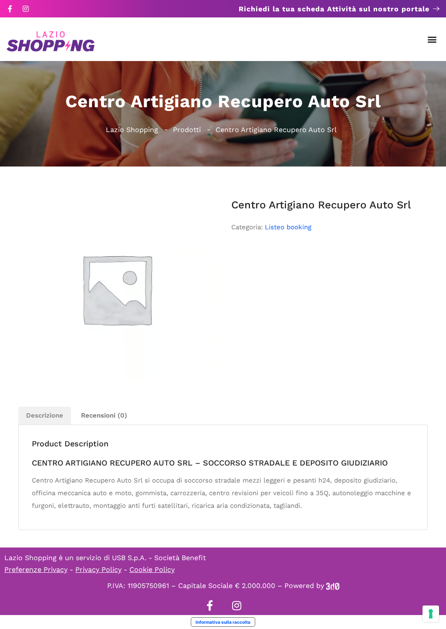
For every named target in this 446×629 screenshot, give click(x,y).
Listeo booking (288, 227)
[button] (432, 39)
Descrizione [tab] (44, 415)
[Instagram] (25, 8)
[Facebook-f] (10, 8)
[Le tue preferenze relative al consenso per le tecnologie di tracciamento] (430, 613)
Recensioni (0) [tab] (104, 415)
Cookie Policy (152, 569)
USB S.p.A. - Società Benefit (159, 558)
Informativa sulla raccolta (223, 622)
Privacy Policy (98, 569)
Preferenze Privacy (36, 569)
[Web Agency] (332, 585)
